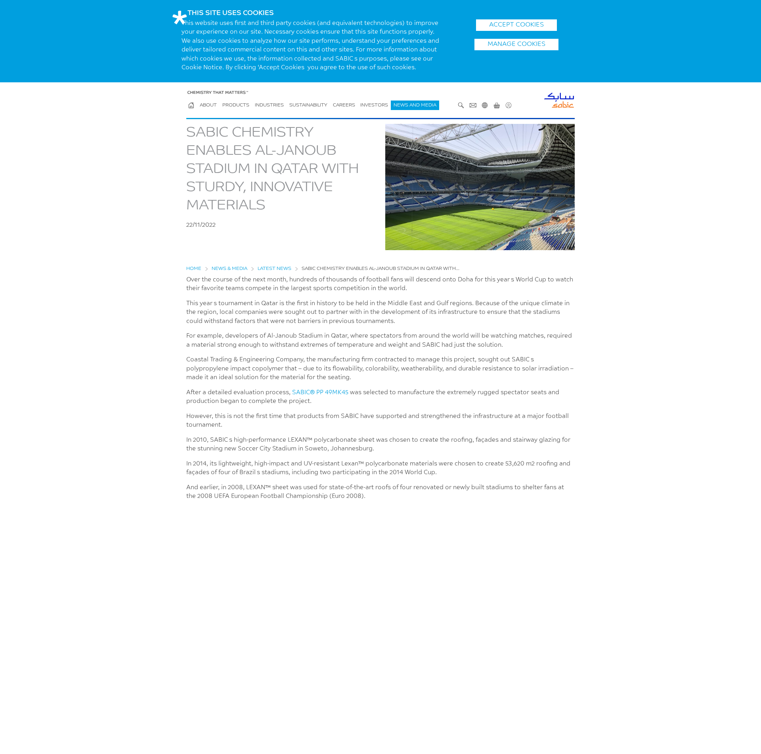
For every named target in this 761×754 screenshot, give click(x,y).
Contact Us (473, 105)
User (508, 105)
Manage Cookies (516, 44)
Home (193, 268)
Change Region (485, 105)
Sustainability (308, 105)
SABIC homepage (191, 105)
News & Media (229, 268)
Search (461, 105)
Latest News (274, 268)
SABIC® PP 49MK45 (320, 393)
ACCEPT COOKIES (516, 25)
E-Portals (497, 105)
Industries (269, 105)
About (208, 105)
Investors (374, 105)
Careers (344, 105)
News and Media (415, 105)
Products (235, 105)
